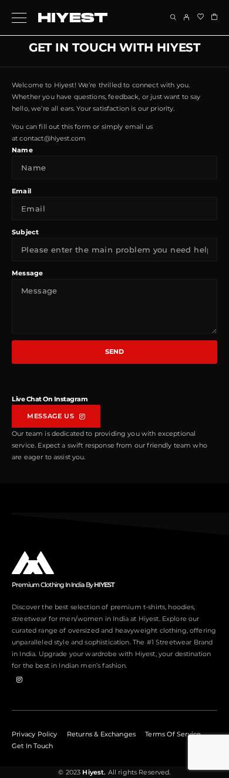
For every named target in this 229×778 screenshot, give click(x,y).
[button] (56, 416)
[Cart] (214, 17)
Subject (25, 232)
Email (21, 191)
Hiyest (92, 772)
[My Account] (186, 17)
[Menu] (19, 17)
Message (27, 273)
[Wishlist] (200, 17)
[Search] (173, 17)
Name (22, 150)
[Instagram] (19, 679)
